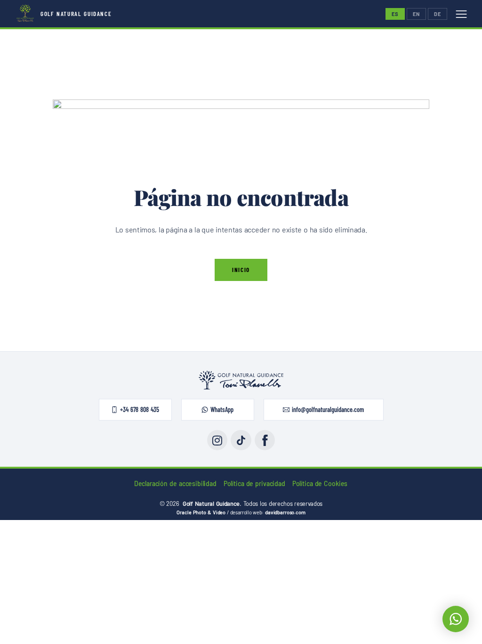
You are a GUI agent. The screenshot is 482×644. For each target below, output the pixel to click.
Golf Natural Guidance (76, 13)
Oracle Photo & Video (201, 512)
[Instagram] (217, 440)
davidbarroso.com (285, 512)
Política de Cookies (320, 483)
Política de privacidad (254, 483)
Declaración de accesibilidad (175, 483)
